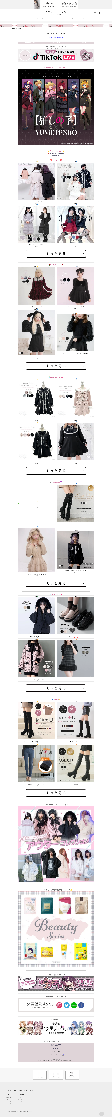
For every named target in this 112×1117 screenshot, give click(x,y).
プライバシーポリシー (32, 1111)
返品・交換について (21, 1099)
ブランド (30, 18)
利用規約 (25, 1111)
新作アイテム (8, 1097)
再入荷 (43, 18)
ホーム (5, 28)
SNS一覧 (82, 18)
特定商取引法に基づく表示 (16, 1111)
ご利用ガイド (20, 1097)
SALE (66, 18)
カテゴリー (58, 18)
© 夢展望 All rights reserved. (11, 1114)
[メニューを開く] (5, 13)
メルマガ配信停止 (56, 1059)
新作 (38, 18)
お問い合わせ (20, 1101)
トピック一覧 (74, 18)
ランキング (50, 18)
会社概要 (8, 1111)
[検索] (95, 13)
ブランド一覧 (8, 1101)
